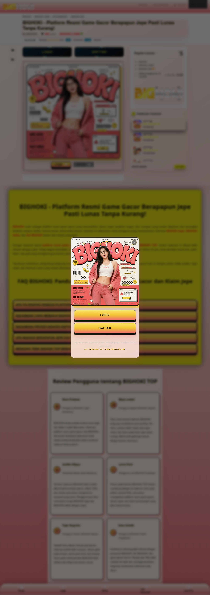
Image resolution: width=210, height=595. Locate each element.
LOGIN (105, 315)
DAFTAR (105, 328)
